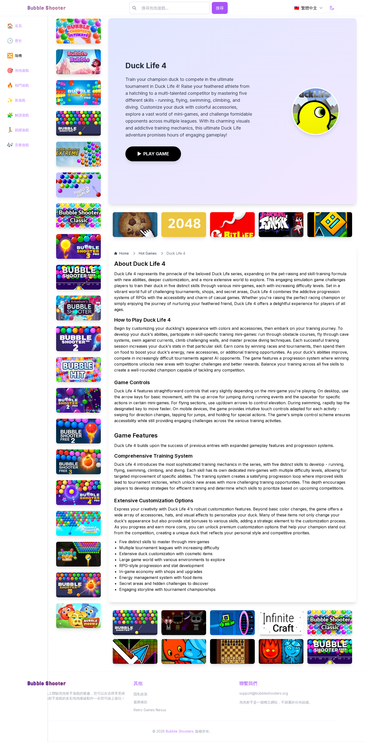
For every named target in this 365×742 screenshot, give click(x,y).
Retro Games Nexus (150, 710)
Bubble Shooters (179, 731)
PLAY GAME (153, 153)
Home (124, 253)
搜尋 (220, 7)
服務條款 (140, 702)
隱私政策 (140, 694)
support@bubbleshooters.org (263, 693)
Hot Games (148, 253)
